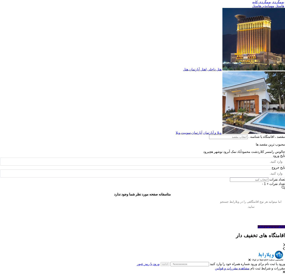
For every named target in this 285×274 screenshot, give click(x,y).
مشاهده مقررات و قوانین (232, 268)
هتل (185, 69)
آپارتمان (197, 132)
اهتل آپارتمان (198, 69)
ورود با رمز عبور (148, 264)
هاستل (256, 6)
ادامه (165, 264)
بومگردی (265, 2)
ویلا (178, 132)
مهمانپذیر (268, 6)
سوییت (186, 132)
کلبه (255, 2)
